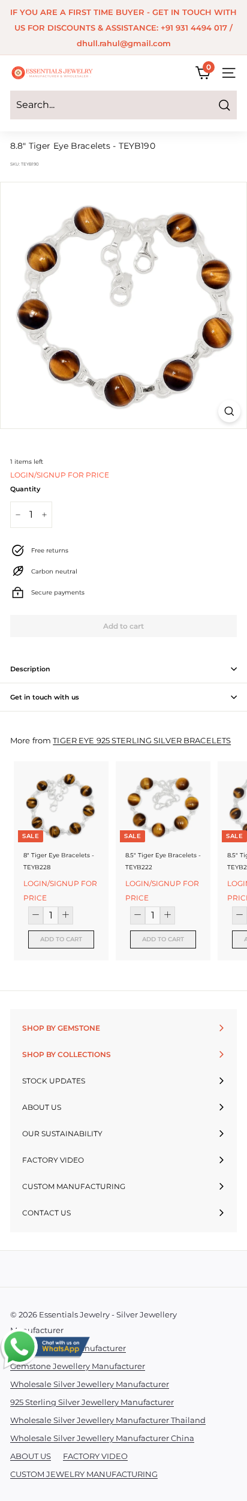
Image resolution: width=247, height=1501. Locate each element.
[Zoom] (229, 411)
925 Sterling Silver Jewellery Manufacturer (92, 1402)
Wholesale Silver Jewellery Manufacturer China (102, 1438)
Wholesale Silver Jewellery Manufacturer (89, 1384)
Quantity (25, 489)
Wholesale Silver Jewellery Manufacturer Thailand (108, 1420)
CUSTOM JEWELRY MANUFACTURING (84, 1474)
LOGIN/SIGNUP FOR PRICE (59, 474)
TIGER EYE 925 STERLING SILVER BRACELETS (142, 740)
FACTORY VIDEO (95, 1456)
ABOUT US (30, 1456)
